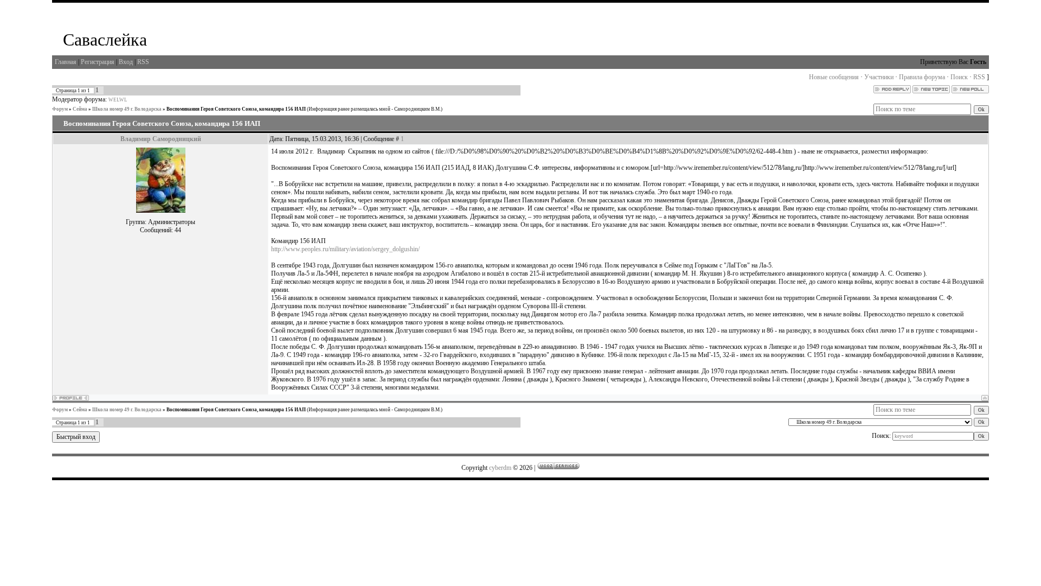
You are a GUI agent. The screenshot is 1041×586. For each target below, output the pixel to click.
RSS (143, 62)
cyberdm (500, 468)
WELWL (117, 100)
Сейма (80, 109)
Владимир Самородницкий (160, 139)
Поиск (959, 77)
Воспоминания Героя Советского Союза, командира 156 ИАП (236, 109)
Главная (65, 62)
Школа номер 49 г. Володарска (127, 109)
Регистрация (97, 62)
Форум (60, 109)
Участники (879, 77)
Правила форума (922, 77)
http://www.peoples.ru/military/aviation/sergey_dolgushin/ (345, 249)
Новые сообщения (834, 77)
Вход (126, 62)
